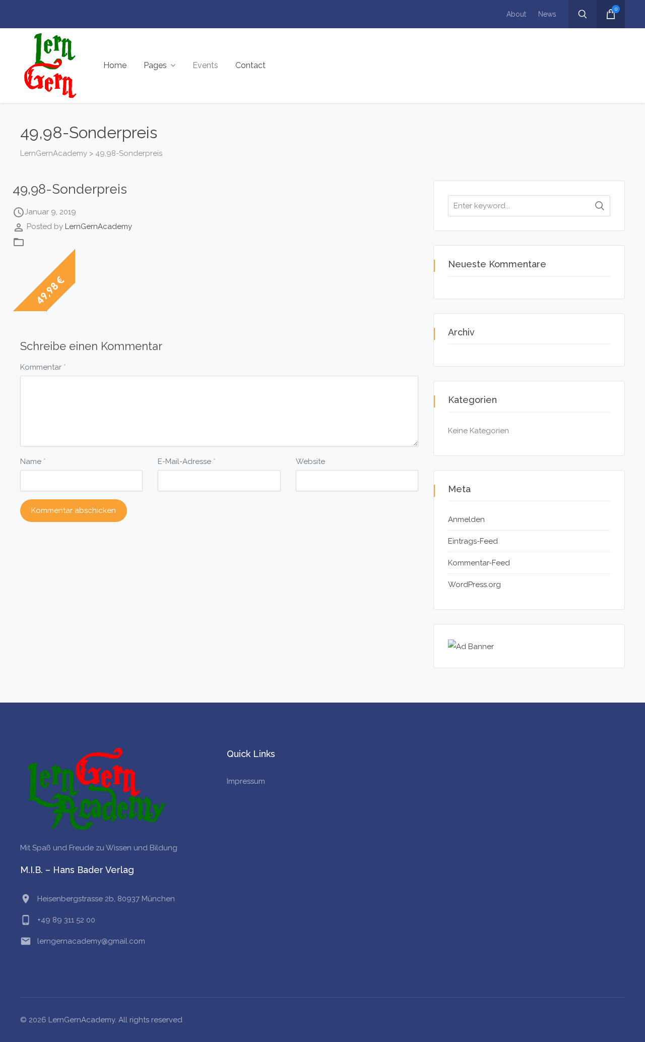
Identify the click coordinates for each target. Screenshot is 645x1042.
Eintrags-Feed (473, 541)
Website (310, 461)
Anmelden (466, 519)
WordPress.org (474, 584)
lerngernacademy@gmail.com (91, 941)
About (516, 14)
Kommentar (43, 367)
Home (114, 65)
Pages (155, 65)
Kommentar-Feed (479, 562)
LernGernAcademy (98, 226)
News (547, 14)
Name (33, 461)
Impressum (246, 781)
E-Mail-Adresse (187, 461)
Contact (250, 65)
